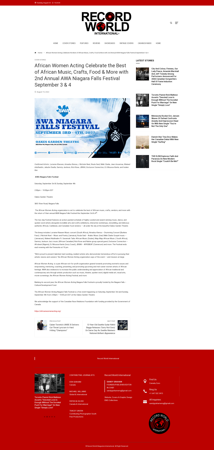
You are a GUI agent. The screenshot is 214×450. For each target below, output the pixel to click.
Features (84, 43)
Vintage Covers (127, 43)
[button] (44, 416)
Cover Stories (69, 43)
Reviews (96, 43)
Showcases (110, 43)
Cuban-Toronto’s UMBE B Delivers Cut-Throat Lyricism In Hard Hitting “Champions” (64, 326)
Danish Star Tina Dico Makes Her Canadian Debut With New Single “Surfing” (164, 139)
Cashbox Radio (144, 43)
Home (55, 43)
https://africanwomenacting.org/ (48, 311)
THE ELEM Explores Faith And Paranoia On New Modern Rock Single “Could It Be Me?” (164, 159)
